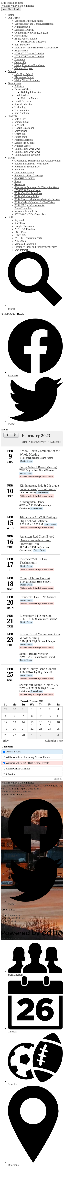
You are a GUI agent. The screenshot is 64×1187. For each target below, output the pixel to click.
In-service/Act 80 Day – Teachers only (35, 560)
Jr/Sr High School (23, 74)
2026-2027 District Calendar (29, 53)
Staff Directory (22, 44)
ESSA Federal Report (25, 38)
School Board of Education (28, 20)
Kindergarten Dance (31, 502)
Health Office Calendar (18, 768)
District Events (13, 751)
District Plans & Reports (33, 41)
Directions (19, 59)
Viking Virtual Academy (27, 80)
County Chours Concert (35, 578)
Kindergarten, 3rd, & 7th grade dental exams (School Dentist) (39, 487)
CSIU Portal (20, 232)
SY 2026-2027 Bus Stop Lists (29, 214)
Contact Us (20, 62)
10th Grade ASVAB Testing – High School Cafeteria (38, 519)
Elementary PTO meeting (36, 615)
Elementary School (24, 77)
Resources (19, 184)
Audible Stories (22, 145)
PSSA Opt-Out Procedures (28, 193)
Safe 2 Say (20, 119)
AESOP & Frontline (24, 229)
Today (5, 741)
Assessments (21, 35)
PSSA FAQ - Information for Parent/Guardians (29, 207)
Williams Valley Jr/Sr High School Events (27, 763)
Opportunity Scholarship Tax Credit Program (37, 160)
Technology (20, 107)
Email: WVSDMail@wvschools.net (21, 790)
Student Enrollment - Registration (31, 163)
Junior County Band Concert (38, 669)
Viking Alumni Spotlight (27, 154)
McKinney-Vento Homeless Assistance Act (36, 47)
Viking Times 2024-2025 (27, 151)
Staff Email (20, 223)
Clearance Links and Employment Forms (35, 246)
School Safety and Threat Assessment (33, 23)
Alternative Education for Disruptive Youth (36, 187)
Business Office (22, 89)
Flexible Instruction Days (27, 166)
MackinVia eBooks (24, 142)
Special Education (23, 104)
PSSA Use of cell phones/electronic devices (37, 199)
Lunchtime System (24, 172)
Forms (17, 181)
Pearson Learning (23, 139)
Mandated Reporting (25, 243)
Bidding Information (31, 92)
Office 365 (20, 133)
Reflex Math (20, 136)
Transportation (21, 110)
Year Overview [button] (38, 441)
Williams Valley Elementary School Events (28, 757)
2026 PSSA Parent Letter (27, 190)
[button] (14, 17)
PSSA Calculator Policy (26, 196)
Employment (21, 50)
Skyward (19, 124)
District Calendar (16, 918)
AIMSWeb (20, 241)
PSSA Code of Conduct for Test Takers (34, 202)
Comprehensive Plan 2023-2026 (31, 32)
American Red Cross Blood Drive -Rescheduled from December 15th (37, 540)
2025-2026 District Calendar (29, 56)
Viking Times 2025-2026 (27, 148)
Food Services (21, 95)
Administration (22, 26)
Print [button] (24, 441)
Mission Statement (23, 29)
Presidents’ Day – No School (38, 597)
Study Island (20, 130)
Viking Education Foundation (29, 65)
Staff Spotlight (21, 113)
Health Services (22, 101)
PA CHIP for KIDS (24, 178)
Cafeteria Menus (29, 98)
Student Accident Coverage (28, 175)
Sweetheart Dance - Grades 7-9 (38, 684)
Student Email (21, 122)
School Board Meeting (33, 653)
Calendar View (54, 741)
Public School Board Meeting (38, 467)
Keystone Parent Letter (26, 211)
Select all (58, 778)
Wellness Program (23, 68)
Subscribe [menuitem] (55, 441)
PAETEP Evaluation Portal (28, 238)
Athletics (19, 86)
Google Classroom (24, 127)
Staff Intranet (21, 249)
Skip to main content (12, 2)
